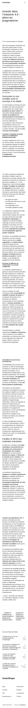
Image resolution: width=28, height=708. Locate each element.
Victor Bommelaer (11, 41)
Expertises (20, 41)
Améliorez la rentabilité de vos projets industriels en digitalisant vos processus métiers (8, 616)
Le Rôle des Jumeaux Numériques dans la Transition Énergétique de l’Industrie (10, 666)
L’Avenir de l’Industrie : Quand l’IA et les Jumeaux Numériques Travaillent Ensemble (9, 656)
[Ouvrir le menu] (25, 3)
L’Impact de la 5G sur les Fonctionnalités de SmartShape (10, 638)
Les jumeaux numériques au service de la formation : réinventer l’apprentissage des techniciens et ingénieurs (11, 647)
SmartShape (6, 2)
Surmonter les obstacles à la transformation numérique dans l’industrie (20, 616)
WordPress (23, 704)
